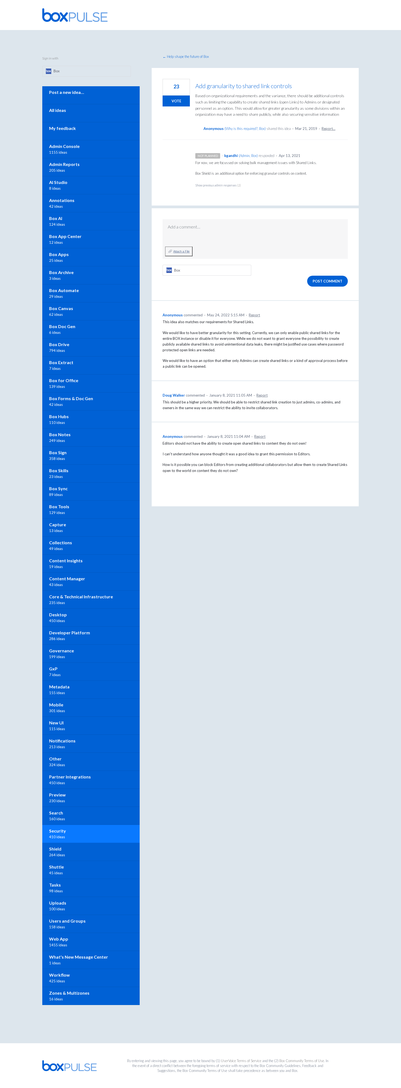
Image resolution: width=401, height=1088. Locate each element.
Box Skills (58, 470)
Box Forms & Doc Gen (71, 398)
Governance (61, 650)
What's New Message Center (78, 956)
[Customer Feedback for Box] (75, 15)
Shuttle (56, 866)
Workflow (59, 974)
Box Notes (60, 434)
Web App (58, 938)
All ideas (57, 110)
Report (254, 315)
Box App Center (65, 236)
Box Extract (61, 362)
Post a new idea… (66, 92)
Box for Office (63, 380)
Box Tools (59, 506)
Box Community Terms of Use (301, 1061)
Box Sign (58, 452)
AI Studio (58, 182)
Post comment (327, 281)
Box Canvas (61, 308)
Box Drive (59, 344)
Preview (57, 794)
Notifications (62, 740)
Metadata (59, 686)
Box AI (55, 218)
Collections (60, 542)
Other (55, 758)
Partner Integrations (70, 776)
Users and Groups (67, 920)
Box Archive (61, 272)
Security (57, 830)
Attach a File (181, 251)
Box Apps (59, 254)
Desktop (58, 614)
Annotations (61, 200)
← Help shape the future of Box (186, 56)
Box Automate (64, 290)
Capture (57, 524)
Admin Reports (64, 164)
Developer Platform (69, 632)
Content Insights (66, 560)
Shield (55, 848)
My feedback (62, 128)
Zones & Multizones (69, 992)
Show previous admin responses (218, 185)
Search (56, 812)
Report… (328, 128)
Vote (176, 101)
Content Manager (67, 578)
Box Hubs (59, 416)
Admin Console (64, 146)
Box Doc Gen (62, 326)
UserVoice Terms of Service (241, 1061)
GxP (53, 668)
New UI (56, 722)
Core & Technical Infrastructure (81, 596)
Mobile (56, 704)
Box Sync (58, 488)
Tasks (55, 884)
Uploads (57, 902)
